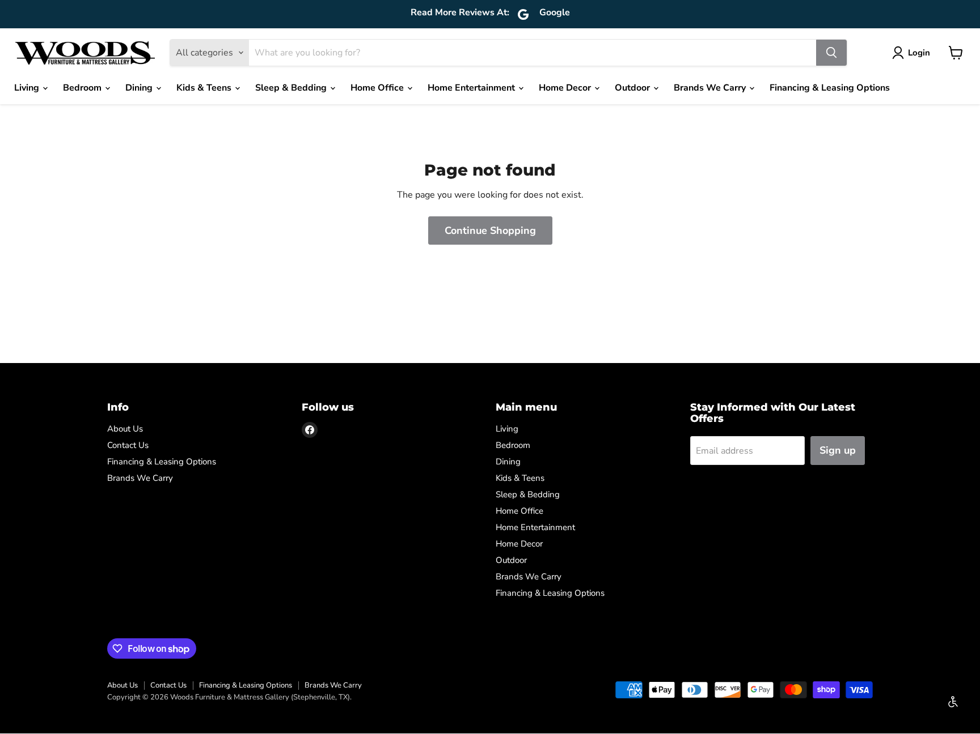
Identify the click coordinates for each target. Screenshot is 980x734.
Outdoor (633, 88)
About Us (125, 428)
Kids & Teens (205, 88)
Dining (140, 88)
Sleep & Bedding (292, 88)
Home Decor (566, 88)
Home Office (378, 88)
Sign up (838, 450)
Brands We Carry (711, 88)
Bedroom (83, 88)
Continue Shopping (490, 230)
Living (27, 88)
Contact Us (128, 445)
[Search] (831, 53)
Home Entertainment (472, 88)
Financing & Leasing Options (830, 88)
